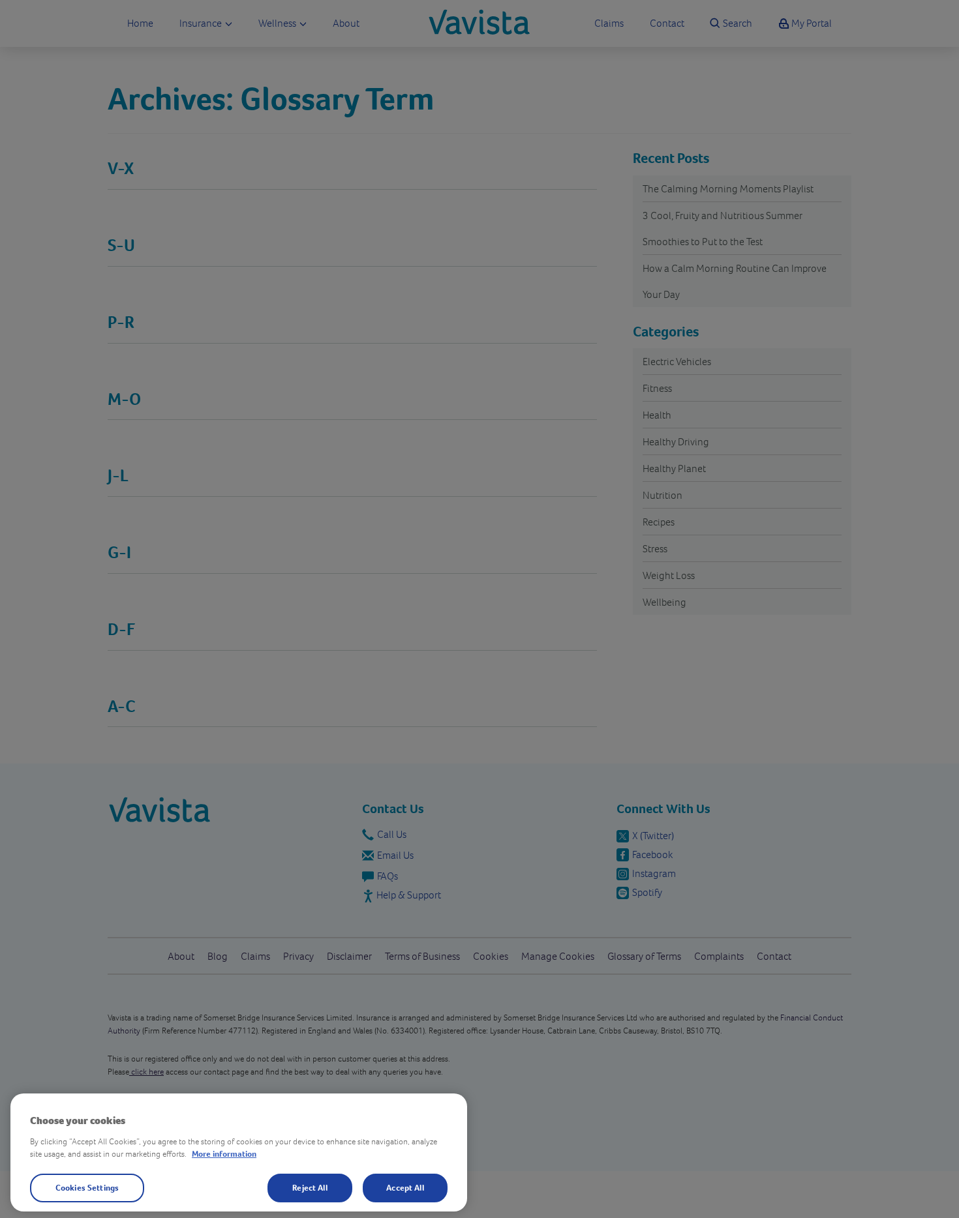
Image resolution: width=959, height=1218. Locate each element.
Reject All (309, 1187)
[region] (238, 1152)
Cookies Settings (87, 1187)
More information (224, 1154)
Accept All (404, 1187)
